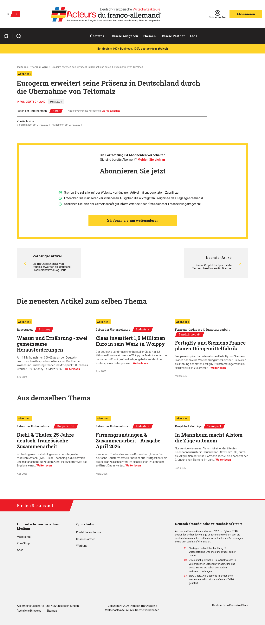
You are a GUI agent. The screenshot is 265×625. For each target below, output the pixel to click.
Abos (193, 36)
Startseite (22, 67)
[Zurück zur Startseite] (7, 36)
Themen (149, 36)
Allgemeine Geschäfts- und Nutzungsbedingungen (48, 605)
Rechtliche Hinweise (29, 610)
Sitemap (52, 610)
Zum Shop (23, 543)
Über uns (97, 36)
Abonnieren (245, 14)
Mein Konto (24, 536)
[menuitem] (98, 36)
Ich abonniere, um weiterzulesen (132, 220)
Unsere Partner (172, 36)
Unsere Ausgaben (124, 36)
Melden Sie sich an (151, 159)
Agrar (45, 67)
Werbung (81, 545)
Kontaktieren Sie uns (88, 532)
